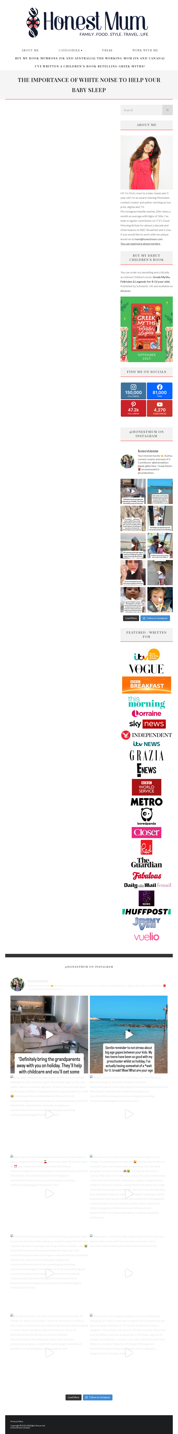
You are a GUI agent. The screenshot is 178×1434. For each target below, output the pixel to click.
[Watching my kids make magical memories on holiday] (133, 545)
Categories (69, 50)
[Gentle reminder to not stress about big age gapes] (160, 491)
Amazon (125, 290)
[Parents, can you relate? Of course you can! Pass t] (160, 518)
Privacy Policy (16, 1421)
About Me (30, 50)
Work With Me (145, 50)
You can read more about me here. (140, 243)
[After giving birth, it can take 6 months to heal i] (133, 599)
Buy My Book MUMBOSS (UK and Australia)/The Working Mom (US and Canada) (90, 58)
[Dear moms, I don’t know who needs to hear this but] (160, 572)
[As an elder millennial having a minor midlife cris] (133, 518)
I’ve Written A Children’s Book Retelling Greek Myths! (90, 66)
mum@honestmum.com (149, 239)
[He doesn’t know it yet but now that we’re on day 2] (160, 545)
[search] (167, 110)
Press (107, 50)
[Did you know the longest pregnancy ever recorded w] (160, 599)
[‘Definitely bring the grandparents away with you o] (133, 491)
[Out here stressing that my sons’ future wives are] (133, 572)
